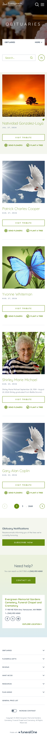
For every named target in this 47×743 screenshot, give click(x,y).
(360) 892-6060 (36, 571)
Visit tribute (23, 137)
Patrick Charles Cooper (21, 208)
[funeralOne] (29, 732)
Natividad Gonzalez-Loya (22, 123)
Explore (31, 624)
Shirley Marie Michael (19, 379)
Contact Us (23, 580)
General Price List (10, 701)
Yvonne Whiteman (17, 294)
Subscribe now (23, 542)
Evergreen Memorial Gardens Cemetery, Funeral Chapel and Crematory (23, 602)
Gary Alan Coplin (16, 470)
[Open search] (37, 4)
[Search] (31, 57)
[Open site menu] (42, 4)
